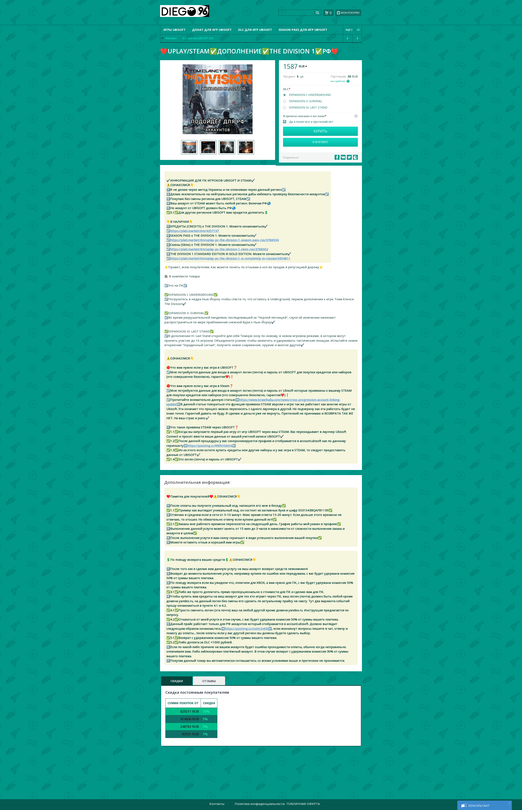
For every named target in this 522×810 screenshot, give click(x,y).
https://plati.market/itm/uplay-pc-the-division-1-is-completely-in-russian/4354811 (230, 258)
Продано (289, 76)
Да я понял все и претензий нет (311, 121)
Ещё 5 (349, 29)
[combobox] (296, 13)
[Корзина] (327, 13)
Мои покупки (350, 12)
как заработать (338, 81)
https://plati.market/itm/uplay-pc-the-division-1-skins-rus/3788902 (219, 249)
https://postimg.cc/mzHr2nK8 (246, 628)
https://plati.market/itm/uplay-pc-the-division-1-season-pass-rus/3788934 (224, 240)
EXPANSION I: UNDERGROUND (310, 94)
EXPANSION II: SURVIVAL (305, 101)
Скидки (176, 681)
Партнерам (338, 76)
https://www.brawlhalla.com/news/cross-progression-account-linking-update (253, 402)
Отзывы (209, 681)
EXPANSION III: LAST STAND (308, 107)
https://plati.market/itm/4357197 (194, 231)
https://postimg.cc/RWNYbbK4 (209, 445)
